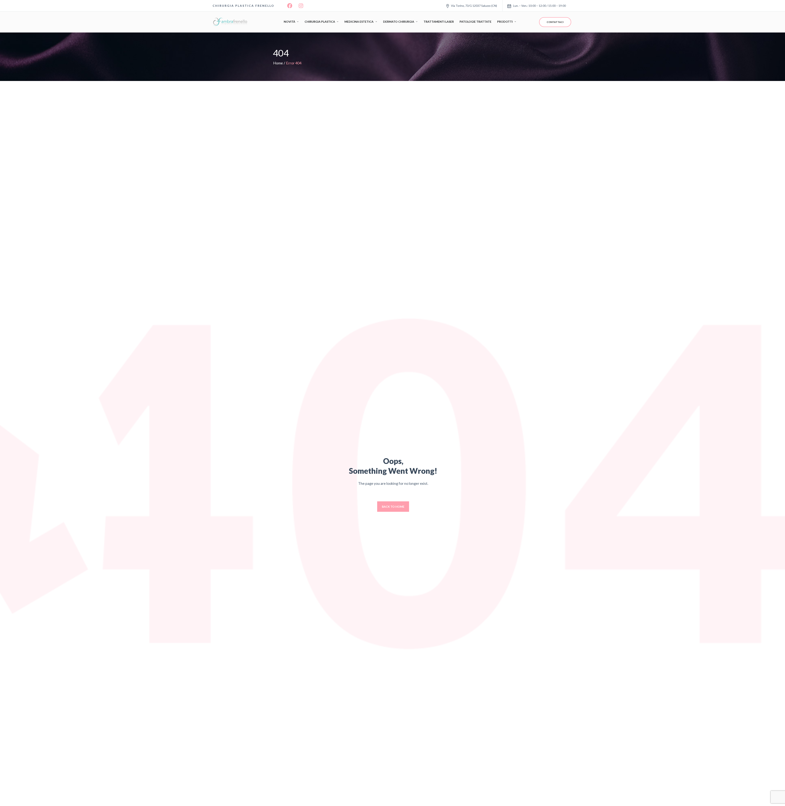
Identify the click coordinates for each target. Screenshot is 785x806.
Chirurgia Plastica (320, 21)
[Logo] (231, 22)
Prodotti (505, 21)
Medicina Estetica (358, 21)
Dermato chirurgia (398, 21)
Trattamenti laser (439, 21)
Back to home (393, 506)
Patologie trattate (475, 21)
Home (278, 63)
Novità (289, 21)
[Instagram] (301, 6)
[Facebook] (290, 6)
